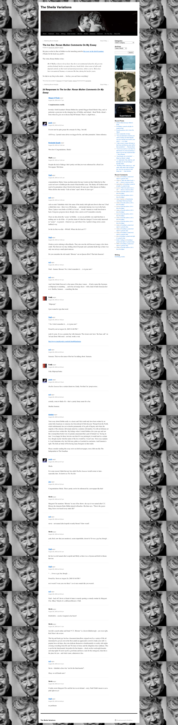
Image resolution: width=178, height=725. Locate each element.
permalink (88, 81)
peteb (50, 122)
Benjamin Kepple (54, 142)
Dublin (70, 81)
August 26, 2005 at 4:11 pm (56, 626)
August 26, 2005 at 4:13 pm (56, 684)
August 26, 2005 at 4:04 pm (56, 611)
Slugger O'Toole (54, 98)
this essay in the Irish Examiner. (93, 51)
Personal (100, 34)
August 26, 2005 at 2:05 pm (56, 367)
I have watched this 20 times (123, 134)
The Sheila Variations (56, 7)
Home (44, 34)
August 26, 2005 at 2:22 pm (56, 397)
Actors (86, 34)
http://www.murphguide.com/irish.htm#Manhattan (64, 341)
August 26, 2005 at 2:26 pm (56, 417)
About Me (117, 34)
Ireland (75, 81)
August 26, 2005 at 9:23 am (56, 125)
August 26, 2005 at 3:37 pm (56, 499)
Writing (63, 34)
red (49, 197)
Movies (80, 34)
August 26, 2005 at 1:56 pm (56, 320)
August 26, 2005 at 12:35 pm (56, 200)
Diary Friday (104, 41)
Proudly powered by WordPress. (125, 720)
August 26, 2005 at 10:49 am (56, 160)
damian (51, 414)
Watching (50, 41)
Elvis (57, 34)
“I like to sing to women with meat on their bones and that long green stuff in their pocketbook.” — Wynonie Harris (125, 145)
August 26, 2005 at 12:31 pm (56, 177)
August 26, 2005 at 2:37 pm (56, 462)
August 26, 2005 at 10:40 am (56, 145)
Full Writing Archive (120, 256)
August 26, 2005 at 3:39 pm (56, 519)
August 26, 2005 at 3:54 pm (56, 569)
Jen (49, 481)
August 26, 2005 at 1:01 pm (56, 280)
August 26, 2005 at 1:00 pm (56, 265)
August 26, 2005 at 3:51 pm (56, 551)
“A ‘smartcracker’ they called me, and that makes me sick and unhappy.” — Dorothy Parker (125, 161)
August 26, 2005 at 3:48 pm (56, 534)
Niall (50, 175)
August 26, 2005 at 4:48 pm (56, 701)
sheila (61, 47)
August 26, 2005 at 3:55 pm (56, 594)
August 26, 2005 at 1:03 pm (56, 300)
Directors (92, 34)
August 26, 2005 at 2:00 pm (56, 352)
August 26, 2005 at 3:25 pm (56, 484)
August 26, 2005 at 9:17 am (56, 100)
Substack (51, 34)
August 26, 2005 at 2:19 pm (56, 382)
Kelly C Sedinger (120, 240)
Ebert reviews (71, 34)
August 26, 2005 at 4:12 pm (56, 664)
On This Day (108, 34)
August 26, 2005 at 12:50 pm (56, 240)
